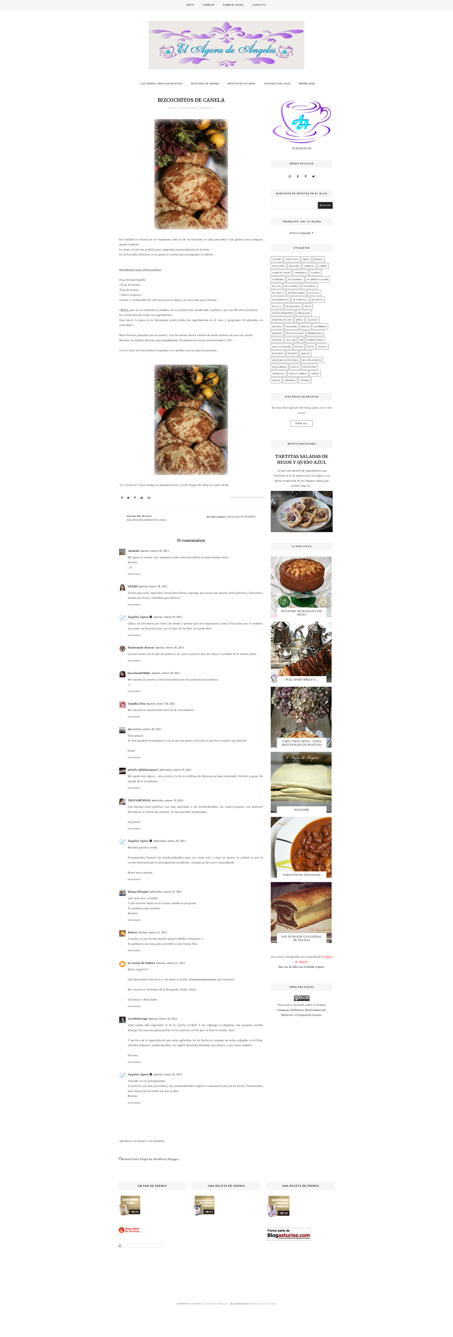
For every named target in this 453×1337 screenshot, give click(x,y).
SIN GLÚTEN (309, 366)
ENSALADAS (304, 313)
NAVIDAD (277, 340)
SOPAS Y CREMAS (298, 373)
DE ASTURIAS (292, 286)
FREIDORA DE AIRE (282, 319)
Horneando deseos (141, 647)
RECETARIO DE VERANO (205, 83)
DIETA (308, 306)
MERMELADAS (307, 83)
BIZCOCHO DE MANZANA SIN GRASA (301, 612)
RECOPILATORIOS (312, 360)
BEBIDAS (318, 259)
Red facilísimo (279, 366)
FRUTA (299, 319)
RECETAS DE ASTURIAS (242, 83)
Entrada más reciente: (147, 517)
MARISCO (277, 333)
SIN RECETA (278, 373)
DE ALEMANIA (295, 279)
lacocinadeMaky (139, 673)
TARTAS (315, 373)
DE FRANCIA (309, 286)
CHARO (133, 586)
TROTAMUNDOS (139, 800)
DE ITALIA (314, 293)
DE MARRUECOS (280, 299)
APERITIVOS (292, 259)
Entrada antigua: (231, 516)
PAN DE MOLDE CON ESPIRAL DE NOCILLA (301, 938)
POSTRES (292, 353)
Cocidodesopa (138, 1018)
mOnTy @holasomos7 (143, 769)
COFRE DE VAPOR (281, 272)
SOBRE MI (208, 5)
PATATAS (322, 346)
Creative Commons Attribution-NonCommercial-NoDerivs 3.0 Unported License (302, 1010)
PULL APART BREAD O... (301, 679)
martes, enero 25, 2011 (163, 1018)
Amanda (133, 550)
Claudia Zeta (136, 703)
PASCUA (299, 346)
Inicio (190, 5)
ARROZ (306, 259)
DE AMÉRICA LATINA (318, 279)
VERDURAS (290, 380)
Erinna (132, 932)
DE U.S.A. (277, 306)
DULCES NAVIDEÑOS (283, 313)
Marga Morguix (138, 891)
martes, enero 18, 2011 (155, 550)
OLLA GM (291, 340)
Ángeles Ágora (138, 617)
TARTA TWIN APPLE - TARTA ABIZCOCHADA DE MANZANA (301, 743)
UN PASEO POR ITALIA (277, 83)
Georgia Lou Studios (263, 1304)
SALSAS (295, 366)
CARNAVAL (309, 266)
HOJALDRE (291, 326)
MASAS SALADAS (295, 333)
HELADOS (277, 326)
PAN (301, 340)
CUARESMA (278, 279)
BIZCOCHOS (278, 266)
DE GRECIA (278, 293)
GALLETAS (235, 497)
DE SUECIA (317, 299)
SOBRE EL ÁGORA (233, 5)
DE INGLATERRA (296, 293)
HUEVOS (305, 326)
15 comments (205, 107)
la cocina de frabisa (141, 963)
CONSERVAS (300, 272)
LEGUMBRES (320, 326)
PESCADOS (277, 353)
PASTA (310, 346)
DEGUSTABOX (293, 306)
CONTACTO (259, 5)
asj (130, 729)
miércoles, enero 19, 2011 (175, 769)
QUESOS (305, 353)
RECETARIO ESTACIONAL (285, 360)
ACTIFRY (276, 259)
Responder (134, 574)
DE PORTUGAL (300, 299)
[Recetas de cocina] (129, 1232)
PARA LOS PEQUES (252, 497)
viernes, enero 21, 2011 (152, 932)
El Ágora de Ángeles (214, 1304)
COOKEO (315, 272)
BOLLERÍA (294, 266)
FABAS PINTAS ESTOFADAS (302, 875)
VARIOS (276, 380)
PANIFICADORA (315, 340)
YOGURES (305, 380)
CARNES (323, 266)
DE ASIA (276, 286)
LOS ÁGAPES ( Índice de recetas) (162, 83)
